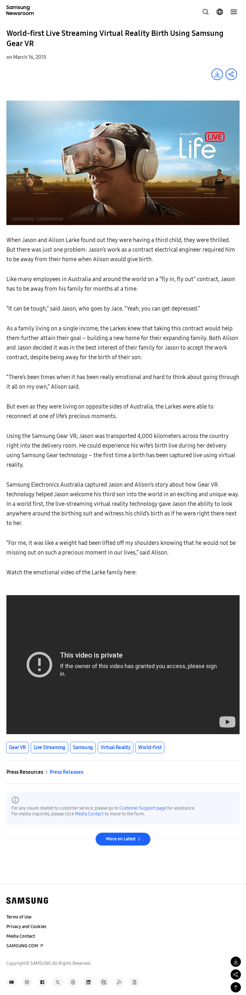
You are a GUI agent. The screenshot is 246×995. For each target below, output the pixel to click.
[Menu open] (234, 12)
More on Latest (120, 839)
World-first (149, 747)
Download (217, 74)
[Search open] (205, 12)
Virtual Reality (116, 747)
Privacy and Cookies (26, 926)
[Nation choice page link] (220, 12)
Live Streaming (49, 747)
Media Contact (89, 814)
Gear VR (17, 747)
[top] (236, 987)
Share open (231, 74)
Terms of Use (18, 917)
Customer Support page (142, 808)
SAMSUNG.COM (22, 946)
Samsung (83, 747)
